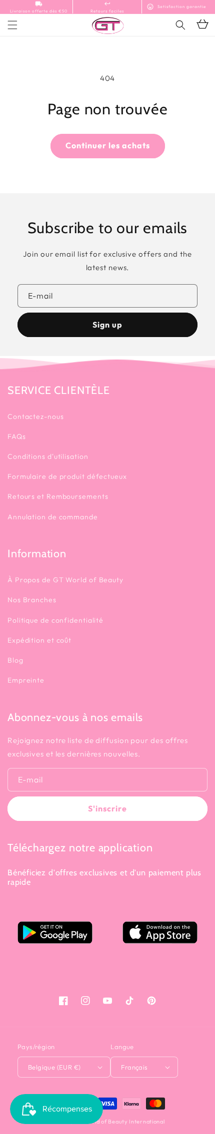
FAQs (17, 436)
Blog (16, 660)
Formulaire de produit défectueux (67, 476)
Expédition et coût (40, 640)
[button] (181, 25)
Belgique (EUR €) (54, 1067)
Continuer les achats (108, 145)
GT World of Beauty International (119, 1121)
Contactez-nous (36, 416)
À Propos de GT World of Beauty (66, 579)
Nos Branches (32, 599)
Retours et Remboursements (58, 496)
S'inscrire (107, 808)
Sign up (107, 325)
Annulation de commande (53, 516)
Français (134, 1067)
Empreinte (26, 680)
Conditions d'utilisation (48, 456)
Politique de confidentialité (56, 620)
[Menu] (13, 25)
